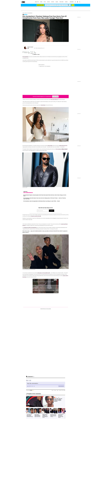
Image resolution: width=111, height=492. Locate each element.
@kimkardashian (41, 64)
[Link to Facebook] (75, 2)
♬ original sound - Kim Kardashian (44, 66)
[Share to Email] (35, 52)
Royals (48, 1)
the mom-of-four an (54, 99)
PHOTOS (52, 1)
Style (45, 1)
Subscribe (71, 1)
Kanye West (50, 145)
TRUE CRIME (61, 1)
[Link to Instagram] (77, 2)
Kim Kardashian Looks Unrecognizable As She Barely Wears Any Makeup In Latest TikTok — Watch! (41, 201)
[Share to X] (29, 52)
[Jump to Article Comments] (23, 52)
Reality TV (37, 1)
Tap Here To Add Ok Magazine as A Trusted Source (42, 96)
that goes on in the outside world (44, 272)
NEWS (41, 1)
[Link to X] (80, 2)
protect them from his (63, 145)
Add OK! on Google (36, 54)
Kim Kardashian (25, 56)
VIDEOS (57, 1)
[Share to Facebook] (25, 52)
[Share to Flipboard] (32, 52)
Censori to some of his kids (36, 216)
